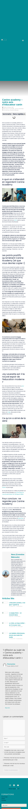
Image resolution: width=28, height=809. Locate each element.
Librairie (3, 798)
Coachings (3, 800)
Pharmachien (11, 664)
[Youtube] (18, 785)
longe (9, 412)
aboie (15, 220)
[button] (23, 40)
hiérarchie (20, 518)
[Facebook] (14, 785)
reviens (4, 487)
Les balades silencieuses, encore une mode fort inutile (17, 635)
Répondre (7, 707)
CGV (18, 788)
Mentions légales (12, 788)
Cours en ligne (4, 796)
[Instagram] (10, 785)
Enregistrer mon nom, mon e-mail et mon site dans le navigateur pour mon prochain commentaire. (14, 752)
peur (23, 386)
